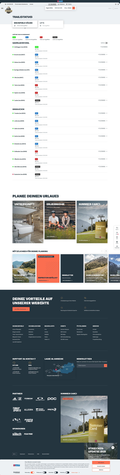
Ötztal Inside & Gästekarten (21, 4)
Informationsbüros (97, 334)
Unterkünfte (31, 329)
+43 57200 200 (9, 4)
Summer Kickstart (65, 329)
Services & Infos (16, 339)
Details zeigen (75, 472)
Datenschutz (31, 454)
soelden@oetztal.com (33, 371)
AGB (38, 454)
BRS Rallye (63, 334)
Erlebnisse (31, 334)
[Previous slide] (102, 250)
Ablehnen (101, 469)
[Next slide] (106, 250)
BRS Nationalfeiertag (65, 337)
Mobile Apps (95, 337)
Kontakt (94, 329)
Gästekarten (79, 332)
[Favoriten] (116, 4)
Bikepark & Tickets (16, 337)
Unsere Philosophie (16, 329)
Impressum (22, 454)
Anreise (31, 4)
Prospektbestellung (97, 339)
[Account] (118, 4)
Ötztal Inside (79, 329)
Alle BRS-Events (64, 339)
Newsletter (95, 332)
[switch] (44, 472)
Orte (46, 329)
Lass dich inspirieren (17, 342)
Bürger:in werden (16, 332)
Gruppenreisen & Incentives (35, 337)
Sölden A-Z (47, 339)
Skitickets (31, 332)
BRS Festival (63, 332)
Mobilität (47, 334)
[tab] (52, 4)
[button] (14, 454)
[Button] (105, 365)
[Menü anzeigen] (2, 8)
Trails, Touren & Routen (17, 334)
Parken (46, 337)
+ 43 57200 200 (15, 371)
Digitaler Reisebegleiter (82, 334)
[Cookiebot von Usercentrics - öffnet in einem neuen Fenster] (16, 472)
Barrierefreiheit (45, 454)
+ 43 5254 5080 (15, 367)
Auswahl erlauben (101, 466)
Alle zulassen (101, 462)
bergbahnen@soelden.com (34, 367)
